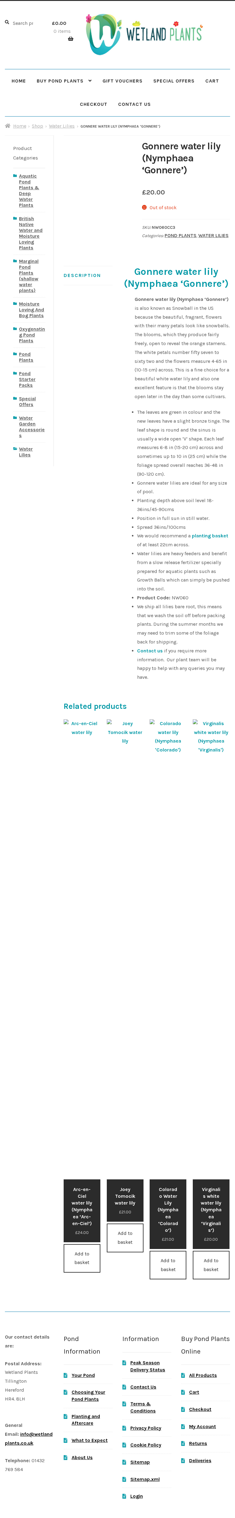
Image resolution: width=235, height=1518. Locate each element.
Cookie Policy (145, 1445)
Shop (37, 126)
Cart (212, 81)
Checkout (93, 104)
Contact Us (134, 104)
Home (19, 81)
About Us (82, 1457)
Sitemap (140, 1462)
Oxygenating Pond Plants (32, 335)
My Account (202, 1426)
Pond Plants (180, 235)
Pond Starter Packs (27, 379)
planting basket (210, 536)
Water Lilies (62, 126)
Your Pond (83, 1375)
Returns (198, 1443)
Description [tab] (82, 275)
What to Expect (90, 1440)
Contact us (150, 651)
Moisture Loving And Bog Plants (31, 309)
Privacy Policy (145, 1428)
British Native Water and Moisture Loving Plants (31, 233)
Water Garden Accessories (32, 426)
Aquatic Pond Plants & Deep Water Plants (29, 190)
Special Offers (174, 81)
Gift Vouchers (123, 81)
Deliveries (200, 1460)
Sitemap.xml (145, 1479)
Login (136, 1496)
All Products (203, 1375)
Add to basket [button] (81, 1258)
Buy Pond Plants (60, 81)
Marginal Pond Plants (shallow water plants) (29, 275)
